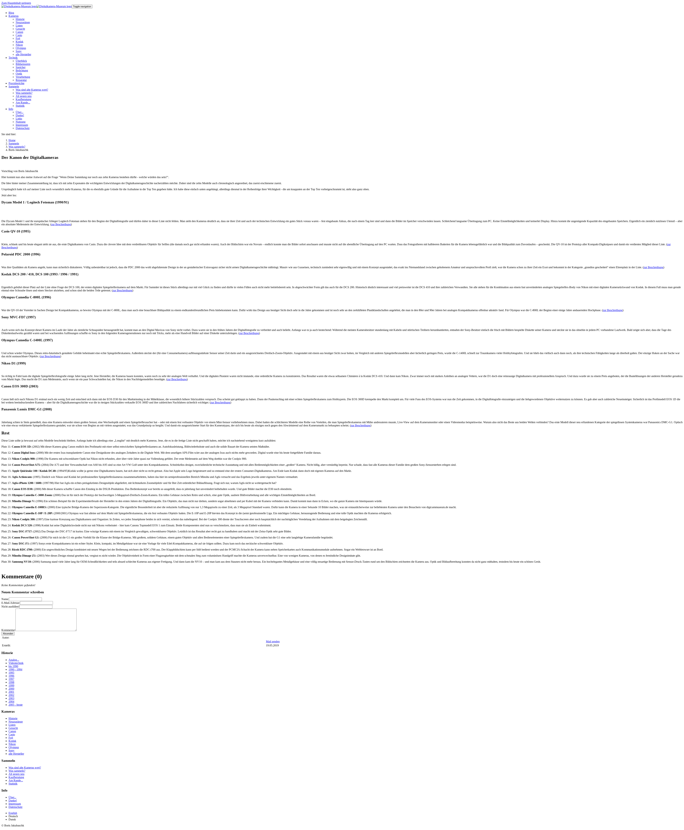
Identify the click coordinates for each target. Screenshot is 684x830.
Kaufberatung (16, 777)
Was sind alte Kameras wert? (25, 767)
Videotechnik (16, 663)
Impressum (15, 803)
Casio (12, 734)
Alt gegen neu (16, 773)
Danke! (13, 800)
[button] (14, 15)
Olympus (14, 747)
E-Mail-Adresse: (10, 602)
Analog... (14, 659)
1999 (11, 685)
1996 (11, 675)
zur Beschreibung (61, 224)
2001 (11, 691)
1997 (11, 679)
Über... (12, 797)
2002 (11, 695)
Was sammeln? (17, 770)
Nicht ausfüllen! (10, 606)
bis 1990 (13, 666)
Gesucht (13, 728)
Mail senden (273, 641)
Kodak (12, 740)
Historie (13, 718)
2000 (11, 688)
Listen (12, 724)
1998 (11, 682)
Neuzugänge (16, 721)
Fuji (11, 737)
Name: (5, 599)
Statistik (13, 783)
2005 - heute (16, 704)
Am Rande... (16, 780)
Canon (12, 731)
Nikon (12, 744)
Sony (11, 750)
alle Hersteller (16, 753)
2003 (11, 698)
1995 (11, 672)
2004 (11, 701)
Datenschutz (15, 806)
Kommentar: (8, 630)
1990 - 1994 (15, 669)
